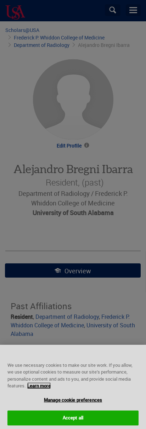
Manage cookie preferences (73, 400)
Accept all (73, 417)
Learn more (39, 385)
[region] (73, 387)
